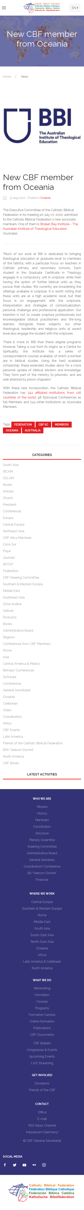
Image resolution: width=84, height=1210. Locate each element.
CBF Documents (42, 1035)
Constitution (42, 827)
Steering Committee (42, 846)
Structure (42, 833)
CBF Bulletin (42, 1043)
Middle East (11, 591)
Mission (42, 807)
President (9, 504)
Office (42, 1112)
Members (62, 424)
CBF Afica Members (17, 538)
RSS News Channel (42, 1125)
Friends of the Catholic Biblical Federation (33, 743)
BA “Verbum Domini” (42, 873)
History (42, 813)
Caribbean (10, 703)
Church (8, 498)
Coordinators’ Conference (42, 866)
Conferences (12, 511)
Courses (42, 1001)
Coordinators (12, 717)
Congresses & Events (42, 1050)
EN (74, 8)
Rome (7, 650)
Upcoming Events (42, 1056)
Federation (23, 424)
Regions (9, 637)
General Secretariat (16, 690)
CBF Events (11, 730)
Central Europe (13, 524)
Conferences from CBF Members (27, 644)
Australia (32, 430)
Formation (42, 995)
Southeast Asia (14, 597)
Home (7, 76)
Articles (8, 491)
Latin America (13, 736)
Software (9, 677)
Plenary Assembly (42, 840)
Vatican (8, 611)
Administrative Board (18, 630)
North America (13, 756)
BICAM (8, 471)
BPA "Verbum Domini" (18, 750)
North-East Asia (42, 942)
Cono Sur (9, 544)
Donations (42, 1083)
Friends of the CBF (42, 1090)
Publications (42, 1028)
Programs (42, 1008)
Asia (6, 657)
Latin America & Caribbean (42, 961)
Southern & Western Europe (23, 584)
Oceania (45, 197)
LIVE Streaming (42, 1063)
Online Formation (42, 1021)
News (24, 76)
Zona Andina (12, 604)
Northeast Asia (13, 531)
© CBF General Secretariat (42, 1141)
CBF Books (11, 763)
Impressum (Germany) (42, 1132)
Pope (7, 551)
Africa (7, 723)
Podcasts (10, 617)
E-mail (42, 1119)
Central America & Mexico (21, 664)
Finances (42, 880)
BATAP (8, 564)
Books (7, 485)
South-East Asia (42, 935)
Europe (8, 518)
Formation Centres (42, 1015)
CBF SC (43, 424)
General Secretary (42, 860)
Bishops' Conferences (18, 670)
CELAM (8, 478)
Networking (42, 988)
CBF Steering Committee (21, 577)
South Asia (10, 465)
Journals (9, 557)
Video (7, 710)
